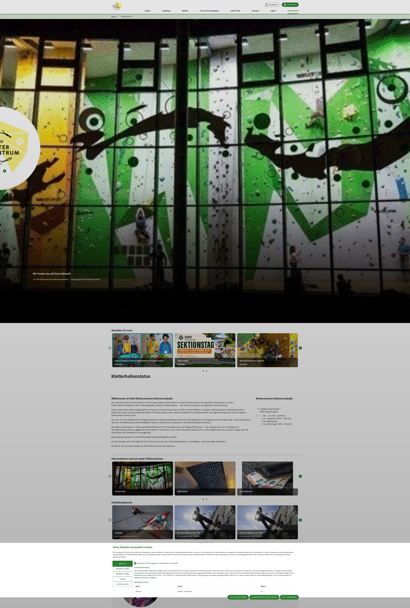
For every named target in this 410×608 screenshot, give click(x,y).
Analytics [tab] (122, 564)
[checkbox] (215, 563)
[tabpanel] (215, 577)
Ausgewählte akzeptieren (264, 597)
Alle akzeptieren (238, 597)
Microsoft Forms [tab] (122, 569)
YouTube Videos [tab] (122, 584)
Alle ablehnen (289, 597)
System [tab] (122, 579)
